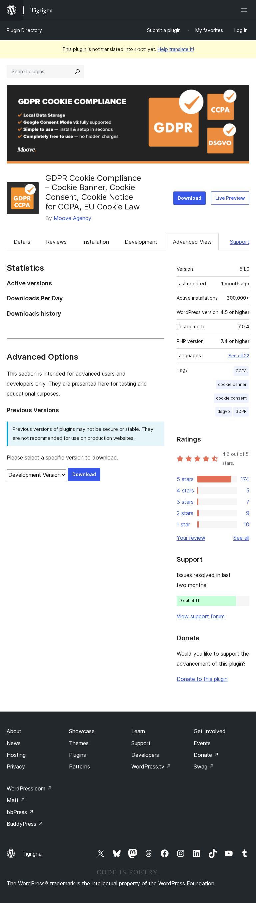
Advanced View (192, 241)
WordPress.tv (151, 766)
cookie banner (232, 384)
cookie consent (231, 398)
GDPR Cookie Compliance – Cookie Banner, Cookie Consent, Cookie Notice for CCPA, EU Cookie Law (93, 192)
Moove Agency (72, 218)
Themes (79, 743)
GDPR (241, 411)
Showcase (82, 731)
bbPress (20, 812)
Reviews (56, 241)
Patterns (79, 766)
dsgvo (223, 411)
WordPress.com (29, 788)
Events (202, 743)
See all (241, 537)
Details (22, 241)
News (14, 743)
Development (141, 241)
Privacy (16, 766)
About (14, 731)
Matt (16, 800)
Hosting (16, 755)
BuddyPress (25, 823)
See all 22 (238, 355)
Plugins (77, 755)
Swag (204, 766)
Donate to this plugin (202, 679)
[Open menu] (245, 10)
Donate (206, 755)
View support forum (201, 616)
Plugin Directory (24, 30)
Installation (95, 241)
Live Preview (230, 198)
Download (189, 198)
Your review (191, 537)
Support (239, 241)
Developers (145, 755)
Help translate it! (176, 49)
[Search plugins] (77, 71)
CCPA (241, 370)
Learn (138, 731)
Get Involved (210, 731)
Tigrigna (32, 853)
